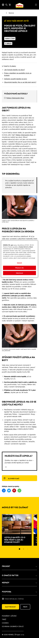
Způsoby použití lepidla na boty (15, 79)
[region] (19, 258)
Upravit (19, 263)
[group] (19, 185)
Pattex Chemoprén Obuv (15, 98)
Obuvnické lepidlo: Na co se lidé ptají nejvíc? (20, 82)
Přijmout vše (19, 268)
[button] (19, 566)
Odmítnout (19, 273)
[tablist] (19, 549)
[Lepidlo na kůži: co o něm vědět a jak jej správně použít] (17, 530)
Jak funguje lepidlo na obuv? (14, 70)
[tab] (19, 549)
